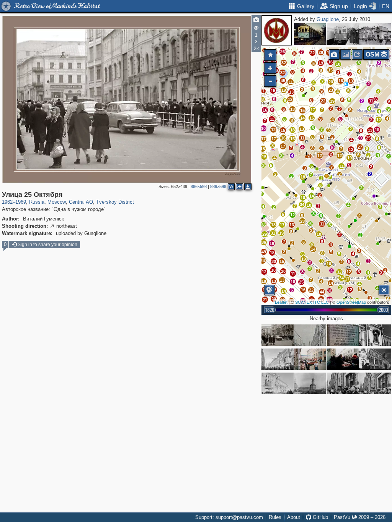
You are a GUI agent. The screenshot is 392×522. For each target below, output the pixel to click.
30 (273, 261)
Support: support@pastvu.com (229, 517)
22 (323, 101)
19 (377, 129)
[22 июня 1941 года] (375, 383)
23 (330, 90)
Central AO (81, 202)
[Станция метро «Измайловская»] (310, 34)
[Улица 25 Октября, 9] (375, 335)
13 (370, 130)
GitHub (319, 517)
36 (263, 242)
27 (360, 147)
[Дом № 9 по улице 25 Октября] (277, 383)
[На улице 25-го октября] (343, 359)
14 (302, 118)
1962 (7, 202)
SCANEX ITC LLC (312, 302)
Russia (36, 202)
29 (264, 234)
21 (265, 299)
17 (312, 109)
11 (371, 101)
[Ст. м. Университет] (343, 34)
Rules (275, 517)
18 (272, 252)
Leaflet (281, 302)
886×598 (199, 186)
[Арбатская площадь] (375, 34)
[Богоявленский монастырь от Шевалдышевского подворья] (310, 383)
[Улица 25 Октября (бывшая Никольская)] (310, 335)
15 (311, 118)
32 (339, 272)
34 (302, 204)
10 (338, 64)
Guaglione (328, 19)
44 (322, 292)
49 (263, 252)
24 (262, 260)
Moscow (56, 202)
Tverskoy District (115, 202)
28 (320, 52)
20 (330, 81)
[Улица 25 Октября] (326, 176)
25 (368, 138)
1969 (20, 202)
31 (273, 233)
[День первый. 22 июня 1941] (343, 383)
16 (340, 80)
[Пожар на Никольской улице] (310, 359)
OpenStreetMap (351, 302)
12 (378, 119)
